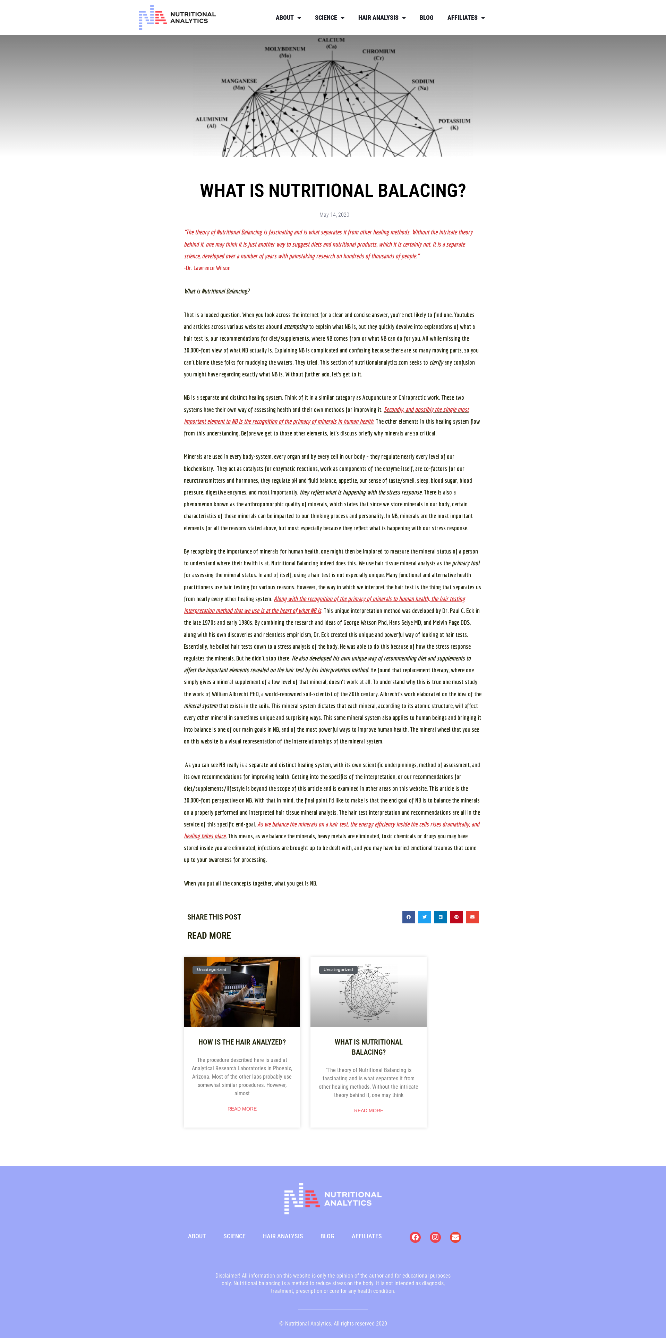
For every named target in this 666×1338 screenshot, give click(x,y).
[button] (408, 917)
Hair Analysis (378, 17)
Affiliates (462, 17)
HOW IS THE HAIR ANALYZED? (242, 1042)
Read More (242, 1109)
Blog (427, 17)
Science (326, 17)
